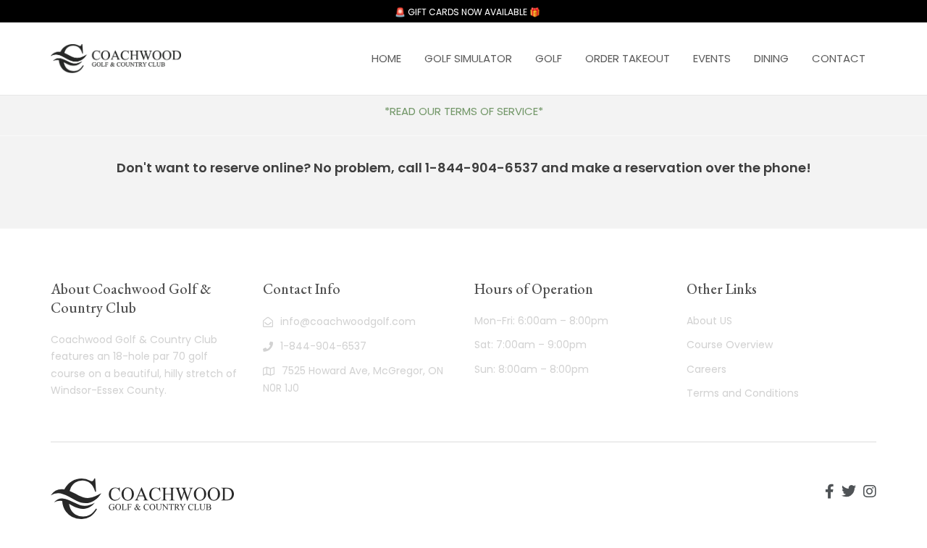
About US (709, 320)
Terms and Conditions (743, 393)
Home (386, 58)
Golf (548, 58)
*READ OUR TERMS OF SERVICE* (464, 111)
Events (712, 58)
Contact (838, 58)
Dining (771, 58)
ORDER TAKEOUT (627, 58)
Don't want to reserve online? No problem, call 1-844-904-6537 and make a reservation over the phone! (464, 168)
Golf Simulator (468, 58)
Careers (706, 369)
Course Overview (730, 344)
